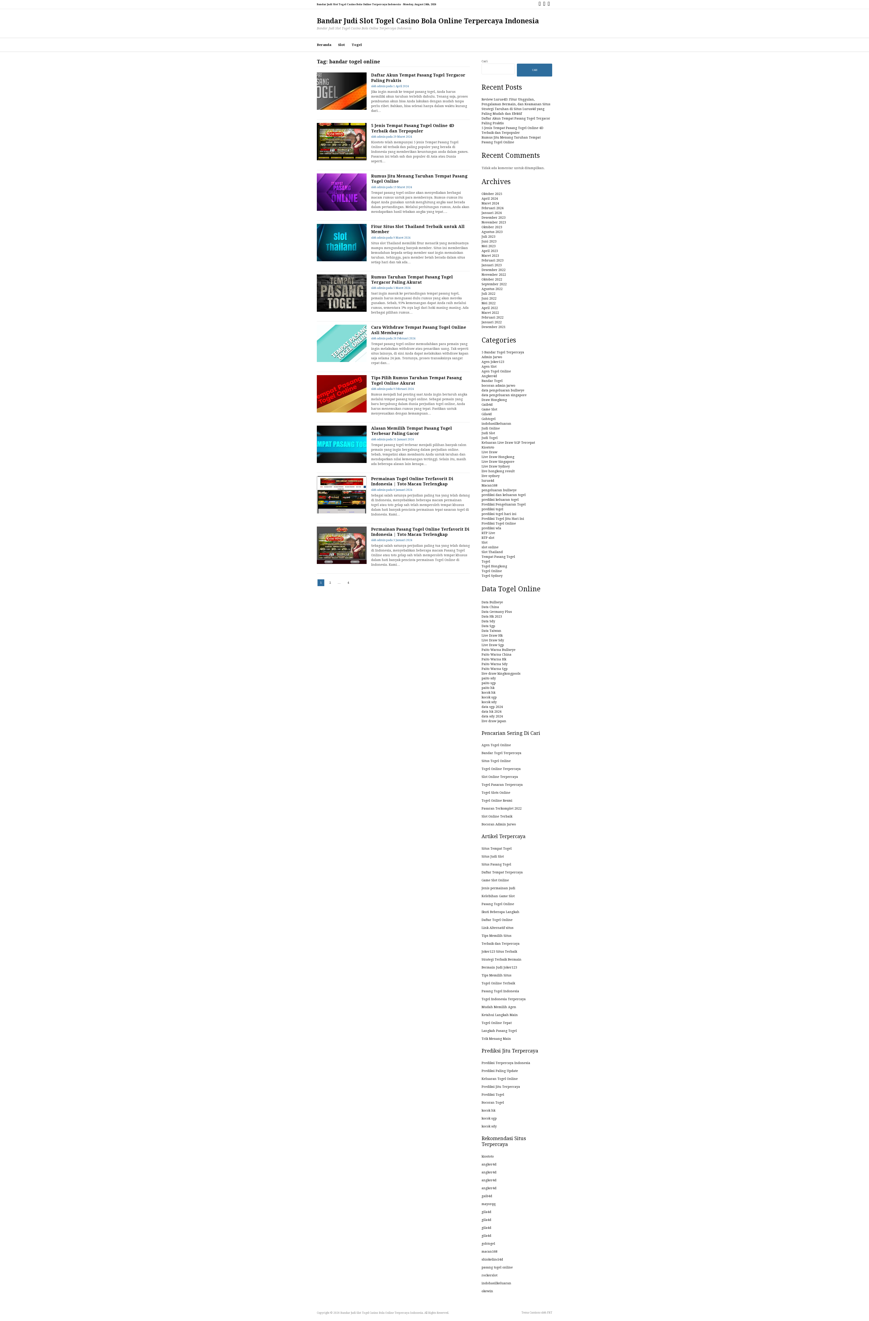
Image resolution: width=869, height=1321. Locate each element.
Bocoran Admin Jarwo (499, 824)
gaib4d (487, 1196)
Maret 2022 (490, 312)
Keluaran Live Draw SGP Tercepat (508, 442)
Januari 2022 (492, 322)
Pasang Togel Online (498, 904)
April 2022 (490, 308)
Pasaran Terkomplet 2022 (502, 808)
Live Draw (489, 452)
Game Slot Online (495, 880)
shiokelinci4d (492, 1259)
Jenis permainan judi (498, 888)
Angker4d (489, 376)
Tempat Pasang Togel (498, 557)
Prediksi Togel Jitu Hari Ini (503, 518)
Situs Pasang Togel (496, 864)
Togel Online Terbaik (498, 983)
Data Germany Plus (497, 612)
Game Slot (489, 409)
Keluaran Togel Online (500, 1079)
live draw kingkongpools (501, 673)
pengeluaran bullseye (499, 490)
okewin (487, 1291)
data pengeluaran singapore (504, 395)
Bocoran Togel (493, 1102)
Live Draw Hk (492, 635)
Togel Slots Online (496, 792)
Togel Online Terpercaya (501, 769)
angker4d (489, 1164)
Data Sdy (488, 621)
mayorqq (489, 1204)
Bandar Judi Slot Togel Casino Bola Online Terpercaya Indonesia (428, 21)
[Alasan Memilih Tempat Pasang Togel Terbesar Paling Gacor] (342, 462)
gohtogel (488, 1243)
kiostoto (488, 1156)
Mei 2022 (489, 303)
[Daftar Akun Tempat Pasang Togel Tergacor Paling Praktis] (342, 108)
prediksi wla (491, 528)
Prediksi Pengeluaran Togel (504, 504)
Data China (490, 607)
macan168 (489, 1251)
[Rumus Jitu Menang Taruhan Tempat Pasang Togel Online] (342, 209)
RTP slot (488, 537)
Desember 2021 (494, 327)
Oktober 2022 (492, 279)
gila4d (486, 1212)
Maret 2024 (490, 203)
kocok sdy (489, 702)
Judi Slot (488, 433)
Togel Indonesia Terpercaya (504, 999)
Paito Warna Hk (494, 659)
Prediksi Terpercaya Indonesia (506, 1063)
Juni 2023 (489, 241)
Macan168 (489, 485)
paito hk (488, 688)
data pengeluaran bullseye (503, 390)
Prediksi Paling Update (500, 1071)
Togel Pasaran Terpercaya (502, 784)
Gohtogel (489, 419)
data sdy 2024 (492, 716)
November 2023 (494, 222)
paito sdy (489, 678)
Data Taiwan (491, 631)
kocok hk (488, 692)
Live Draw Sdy (493, 640)
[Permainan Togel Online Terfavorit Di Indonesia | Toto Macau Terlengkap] (342, 512)
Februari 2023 (493, 260)
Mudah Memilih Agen (499, 1007)
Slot (341, 45)
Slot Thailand (492, 552)
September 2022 (494, 284)
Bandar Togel (492, 381)
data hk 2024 (491, 711)
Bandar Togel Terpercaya (501, 753)
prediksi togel (492, 509)
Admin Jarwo (492, 357)
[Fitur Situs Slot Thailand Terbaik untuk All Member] (342, 260)
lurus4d (488, 480)
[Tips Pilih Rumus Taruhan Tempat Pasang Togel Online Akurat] (342, 411)
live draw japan (494, 721)
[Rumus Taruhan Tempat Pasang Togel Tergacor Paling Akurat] (342, 310)
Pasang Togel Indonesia (500, 991)
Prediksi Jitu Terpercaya (501, 1086)
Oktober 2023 (492, 227)
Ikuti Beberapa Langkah (500, 912)
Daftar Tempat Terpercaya (502, 872)
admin (381, 86)
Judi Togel (490, 438)
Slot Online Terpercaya (500, 777)
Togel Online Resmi (497, 800)
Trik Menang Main (496, 1038)
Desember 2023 (494, 217)
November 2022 (494, 274)
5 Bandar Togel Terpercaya (503, 352)
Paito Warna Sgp (495, 669)
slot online (490, 547)
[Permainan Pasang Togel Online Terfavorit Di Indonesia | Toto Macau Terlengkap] (342, 563)
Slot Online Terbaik (497, 816)
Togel (357, 45)
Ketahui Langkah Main (500, 1015)
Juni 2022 (489, 298)
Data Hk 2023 (492, 616)
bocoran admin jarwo (498, 385)
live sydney (491, 476)
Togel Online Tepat (497, 1023)
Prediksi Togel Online (499, 523)
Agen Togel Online (496, 371)
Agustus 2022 (492, 289)
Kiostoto (488, 447)
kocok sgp (489, 697)
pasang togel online (497, 1267)
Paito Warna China (496, 654)
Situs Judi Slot (493, 856)
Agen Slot (489, 366)
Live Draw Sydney (496, 466)
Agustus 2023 (492, 232)
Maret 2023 (490, 255)
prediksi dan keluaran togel (504, 495)
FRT (549, 1312)
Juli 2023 (488, 236)
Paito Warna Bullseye (499, 650)
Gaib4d (487, 404)
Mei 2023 (489, 246)
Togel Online (492, 571)
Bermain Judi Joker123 (499, 967)
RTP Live (488, 533)
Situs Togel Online (496, 761)
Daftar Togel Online (497, 920)
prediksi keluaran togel (500, 499)
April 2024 (490, 198)
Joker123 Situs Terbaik (499, 951)
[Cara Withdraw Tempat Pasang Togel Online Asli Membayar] (342, 361)
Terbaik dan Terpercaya (501, 943)
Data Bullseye (492, 602)
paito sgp (489, 683)
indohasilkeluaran (496, 423)
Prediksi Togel (493, 1094)
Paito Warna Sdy (495, 664)
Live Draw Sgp (493, 645)
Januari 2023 (492, 265)
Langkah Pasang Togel (499, 1031)
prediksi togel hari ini (499, 514)
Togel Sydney (492, 576)
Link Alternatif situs (497, 928)
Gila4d (487, 414)
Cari (484, 61)
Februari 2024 (493, 208)
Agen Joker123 (493, 362)
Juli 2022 (488, 293)
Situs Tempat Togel (497, 848)
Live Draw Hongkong (498, 457)
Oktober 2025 (492, 194)
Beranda (324, 45)
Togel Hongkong (494, 566)
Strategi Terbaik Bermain (501, 959)
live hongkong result (498, 471)
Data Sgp (488, 626)
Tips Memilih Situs (496, 935)
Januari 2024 (492, 213)
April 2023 (490, 251)
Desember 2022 (494, 270)
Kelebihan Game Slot (498, 896)
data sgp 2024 (492, 707)
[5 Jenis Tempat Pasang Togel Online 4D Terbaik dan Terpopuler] (342, 159)
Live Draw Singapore (498, 461)
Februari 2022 (493, 317)
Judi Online (491, 428)
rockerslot (489, 1275)
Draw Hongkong (494, 400)
